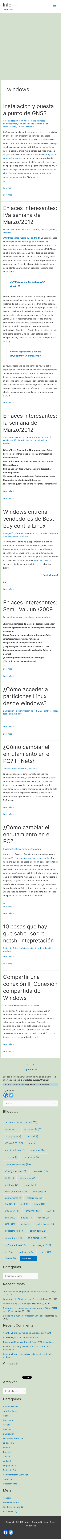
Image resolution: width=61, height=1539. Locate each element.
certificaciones (10, 124)
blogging (13, 1136)
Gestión (6, 1456)
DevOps (7, 1429)
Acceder (7, 1498)
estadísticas (34, 1198)
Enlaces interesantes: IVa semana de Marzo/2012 (30, 215)
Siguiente (30, 1069)
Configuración (41, 124)
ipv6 (51, 1211)
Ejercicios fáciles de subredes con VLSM (31, 1333)
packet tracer (45, 1224)
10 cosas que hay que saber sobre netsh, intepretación (28, 933)
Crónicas (7, 1425)
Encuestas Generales (13, 1438)
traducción (47, 948)
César (6, 1342)
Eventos (7, 1447)
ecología (12, 1185)
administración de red (13, 440)
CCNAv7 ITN (14, 1143)
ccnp (32, 1143)
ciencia (28, 440)
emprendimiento (16, 1191)
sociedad (44, 533)
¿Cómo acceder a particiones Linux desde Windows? (25, 696)
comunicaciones (26, 124)
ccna (32, 1136)
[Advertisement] (30, 44)
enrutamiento (13, 1198)
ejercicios (31, 1185)
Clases (6, 1416)
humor (39, 1204)
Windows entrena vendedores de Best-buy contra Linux (29, 519)
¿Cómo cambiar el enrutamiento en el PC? (27, 834)
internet (35, 229)
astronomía (33, 1129)
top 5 (9, 1252)
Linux (43, 229)
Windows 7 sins (41, 560)
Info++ (10, 5)
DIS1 (10, 1178)
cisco (11, 1157)
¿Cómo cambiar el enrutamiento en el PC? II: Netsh (27, 754)
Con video (24, 121)
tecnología (13, 536)
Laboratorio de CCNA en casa (17, 1304)
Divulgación (8, 533)
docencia (28, 1178)
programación (14, 1230)
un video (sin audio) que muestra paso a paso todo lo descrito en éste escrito (30, 173)
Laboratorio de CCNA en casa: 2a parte (22, 1299)
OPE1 (10, 1224)
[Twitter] (11, 1095)
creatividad (40, 1171)
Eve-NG (10, 1204)
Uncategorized (10, 1484)
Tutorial (20, 126)
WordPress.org (10, 1511)
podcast (7, 1461)
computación (31, 1157)
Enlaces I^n (8, 229)
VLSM (6, 1333)
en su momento (43, 147)
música (26, 1217)
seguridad (51, 229)
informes (12, 1211)
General (29, 437)
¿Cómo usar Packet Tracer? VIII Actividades (33, 1342)
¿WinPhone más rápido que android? (21, 238)
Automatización (10, 121)
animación (11, 1129)
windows (30, 126)
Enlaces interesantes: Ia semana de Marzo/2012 (30, 423)
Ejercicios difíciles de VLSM (25, 1337)
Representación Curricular (15, 1475)
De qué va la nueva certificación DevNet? (23, 1316)
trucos (38, 617)
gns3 (25, 1204)
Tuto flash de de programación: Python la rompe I (26, 1291)
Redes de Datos (37, 121)
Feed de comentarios (13, 1507)
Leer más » (8, 188)
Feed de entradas (11, 1502)
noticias (43, 1217)
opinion (25, 1224)
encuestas (39, 1191)
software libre (9, 126)
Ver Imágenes (50, 575)
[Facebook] (5, 1095)
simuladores (13, 1238)
